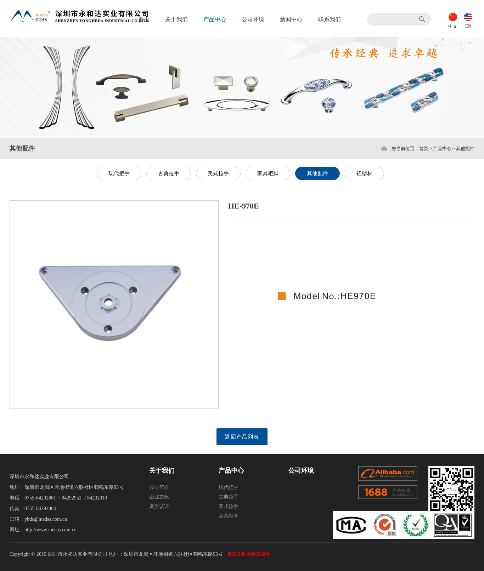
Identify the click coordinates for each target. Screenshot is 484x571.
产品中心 (214, 19)
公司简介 (159, 487)
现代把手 (119, 173)
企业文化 (159, 496)
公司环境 (253, 19)
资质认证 (159, 506)
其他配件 (317, 173)
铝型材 (364, 173)
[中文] (453, 16)
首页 (144, 19)
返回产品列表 (242, 437)
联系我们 (329, 19)
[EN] (468, 16)
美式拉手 (218, 173)
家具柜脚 (267, 173)
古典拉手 (168, 173)
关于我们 (176, 19)
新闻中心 (291, 19)
